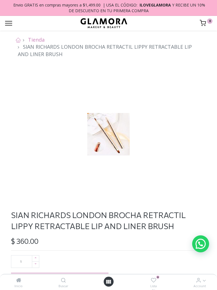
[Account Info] (198, 280)
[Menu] (9, 23)
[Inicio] (18, 280)
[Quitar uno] (35, 265)
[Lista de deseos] (153, 280)
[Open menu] (108, 281)
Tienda (36, 39)
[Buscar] (63, 280)
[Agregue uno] (35, 258)
